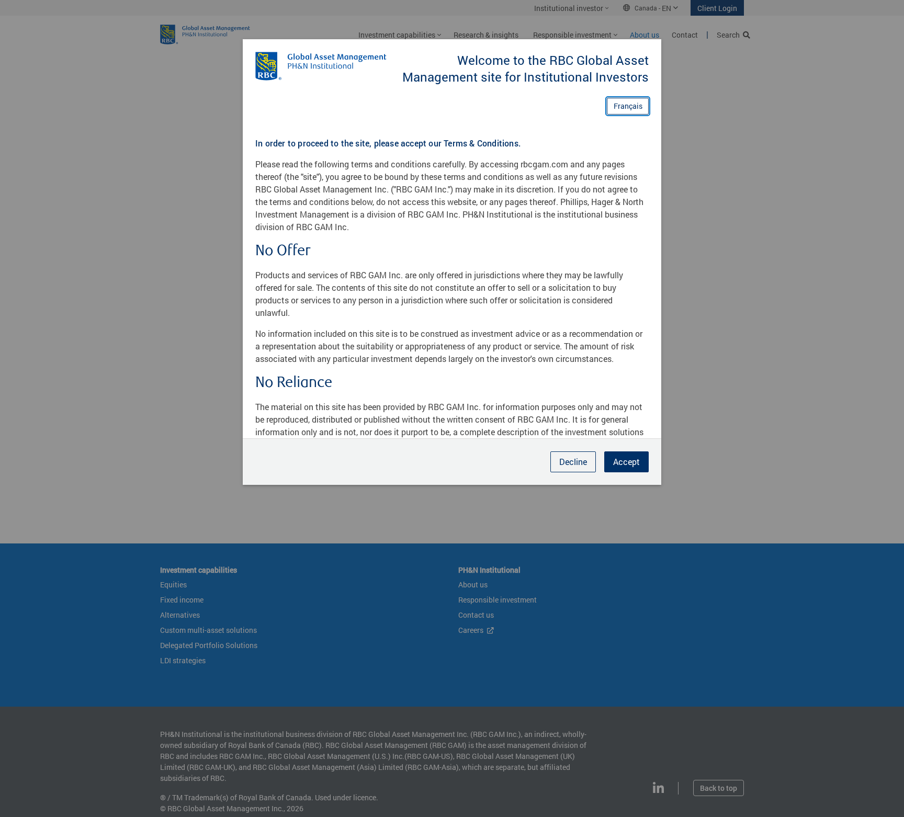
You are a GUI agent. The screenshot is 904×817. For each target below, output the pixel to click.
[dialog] (452, 408)
